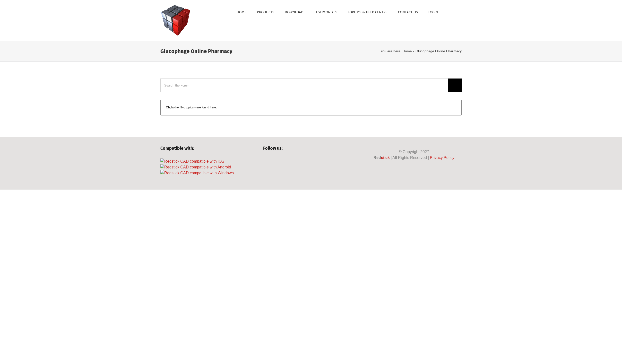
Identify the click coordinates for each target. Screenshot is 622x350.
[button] (449, 12)
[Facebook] (265, 161)
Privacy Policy (442, 158)
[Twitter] (273, 161)
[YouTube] (282, 161)
